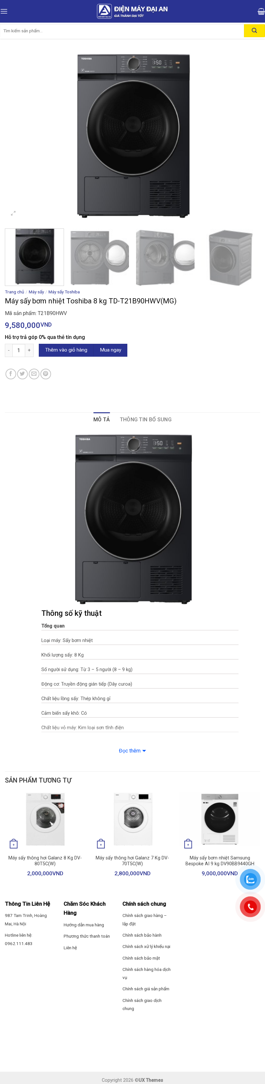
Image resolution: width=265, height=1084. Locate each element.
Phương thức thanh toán (87, 936)
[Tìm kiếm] (254, 30)
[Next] (247, 137)
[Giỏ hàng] (261, 11)
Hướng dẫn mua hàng (84, 924)
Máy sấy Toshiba (64, 291)
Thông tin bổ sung (146, 419)
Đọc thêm (130, 751)
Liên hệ (70, 947)
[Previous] (18, 137)
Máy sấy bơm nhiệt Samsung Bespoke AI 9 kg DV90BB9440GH (220, 861)
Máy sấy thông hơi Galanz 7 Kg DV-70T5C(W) (132, 861)
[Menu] (4, 11)
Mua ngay (110, 350)
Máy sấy (36, 291)
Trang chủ (14, 291)
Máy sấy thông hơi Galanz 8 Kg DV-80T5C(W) (45, 861)
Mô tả (101, 419)
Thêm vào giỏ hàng (66, 350)
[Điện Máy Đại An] (132, 11)
